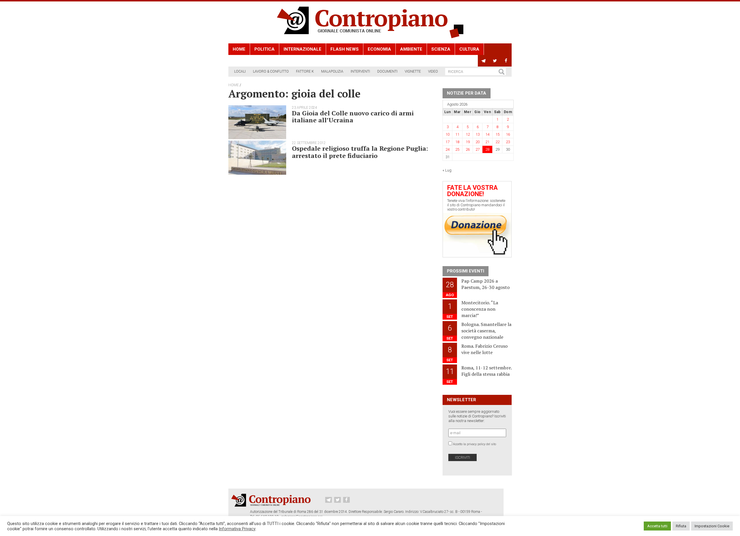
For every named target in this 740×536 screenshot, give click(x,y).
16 (508, 134)
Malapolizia (332, 71)
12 (468, 134)
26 (468, 149)
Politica (264, 49)
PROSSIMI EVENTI (465, 271)
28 (487, 149)
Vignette (413, 71)
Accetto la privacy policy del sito (474, 444)
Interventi (360, 71)
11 (457, 134)
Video (433, 71)
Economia (379, 49)
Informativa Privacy (237, 528)
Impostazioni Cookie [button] (712, 526)
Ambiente (411, 49)
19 (468, 142)
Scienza (440, 49)
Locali (240, 71)
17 (447, 142)
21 (487, 142)
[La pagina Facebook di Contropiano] (506, 61)
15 (497, 134)
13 (478, 134)
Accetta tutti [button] (657, 526)
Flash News (344, 49)
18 (457, 142)
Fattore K (305, 71)
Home (239, 49)
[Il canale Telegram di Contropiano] (483, 61)
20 (478, 142)
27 (478, 149)
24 (447, 149)
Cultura (469, 49)
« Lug (447, 170)
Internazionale (302, 49)
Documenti (387, 71)
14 (487, 134)
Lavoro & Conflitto (271, 71)
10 (447, 134)
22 (497, 142)
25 (457, 149)
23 (508, 142)
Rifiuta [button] (681, 526)
